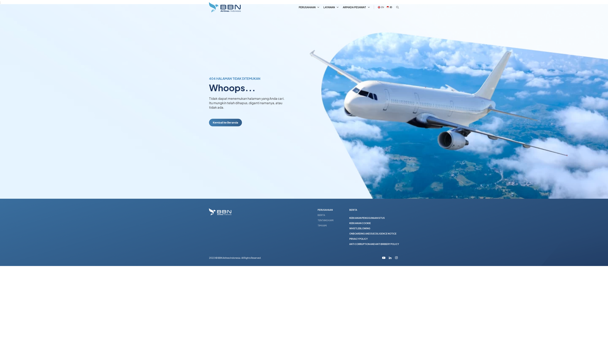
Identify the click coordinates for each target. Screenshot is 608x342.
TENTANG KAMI (325, 220)
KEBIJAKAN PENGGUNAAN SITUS (367, 217)
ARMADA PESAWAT (354, 7)
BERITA (321, 215)
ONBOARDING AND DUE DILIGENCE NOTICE (372, 233)
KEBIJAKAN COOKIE (360, 223)
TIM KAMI (322, 225)
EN (382, 7)
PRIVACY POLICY (358, 238)
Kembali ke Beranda (225, 122)
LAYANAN (329, 7)
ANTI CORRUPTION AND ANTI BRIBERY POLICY (374, 244)
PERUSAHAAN (307, 7)
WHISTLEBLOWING (359, 228)
